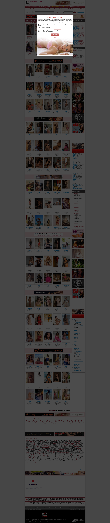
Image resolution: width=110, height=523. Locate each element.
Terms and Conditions (57, 29)
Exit (55, 37)
